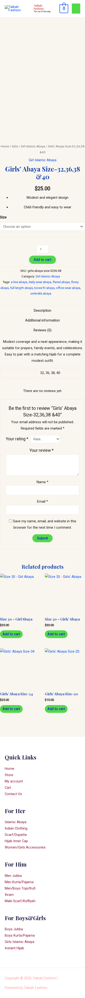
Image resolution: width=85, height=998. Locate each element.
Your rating (17, 439)
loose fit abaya (44, 288)
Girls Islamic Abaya (19, 942)
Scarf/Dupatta (16, 835)
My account (14, 781)
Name (42, 482)
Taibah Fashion (39, 7)
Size (3, 217)
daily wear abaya (40, 282)
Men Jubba (13, 876)
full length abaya (21, 288)
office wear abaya (68, 288)
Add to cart (42, 260)
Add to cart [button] (11, 634)
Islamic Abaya (15, 822)
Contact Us (13, 794)
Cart (8, 787)
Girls (15, 146)
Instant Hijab (14, 948)
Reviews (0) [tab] (42, 330)
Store (9, 775)
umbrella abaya (40, 293)
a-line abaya (19, 282)
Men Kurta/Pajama (19, 882)
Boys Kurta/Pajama (20, 935)
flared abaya (61, 282)
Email (42, 501)
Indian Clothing (16, 828)
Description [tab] (42, 310)
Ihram (9, 895)
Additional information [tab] (42, 320)
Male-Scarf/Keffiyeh (20, 901)
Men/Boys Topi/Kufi (20, 888)
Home (5, 146)
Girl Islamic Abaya (33, 146)
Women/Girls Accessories (25, 847)
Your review (42, 450)
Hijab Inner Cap (16, 841)
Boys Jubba (14, 929)
